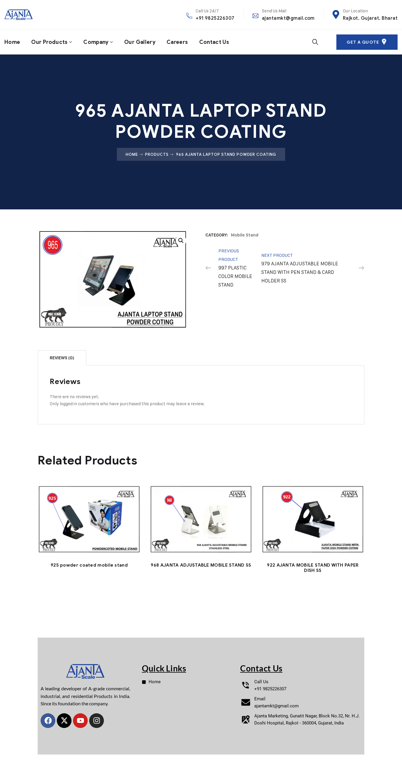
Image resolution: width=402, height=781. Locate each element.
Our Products (49, 42)
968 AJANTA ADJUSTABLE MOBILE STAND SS (201, 565)
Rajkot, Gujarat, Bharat (370, 18)
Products (157, 154)
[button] (181, 240)
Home (12, 42)
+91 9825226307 (215, 18)
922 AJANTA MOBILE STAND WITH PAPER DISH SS (312, 567)
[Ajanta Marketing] (18, 14)
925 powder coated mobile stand (89, 565)
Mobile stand (244, 235)
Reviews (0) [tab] (62, 357)
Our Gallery (139, 42)
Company (96, 42)
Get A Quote (363, 42)
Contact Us (214, 42)
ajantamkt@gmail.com (288, 18)
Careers (177, 42)
